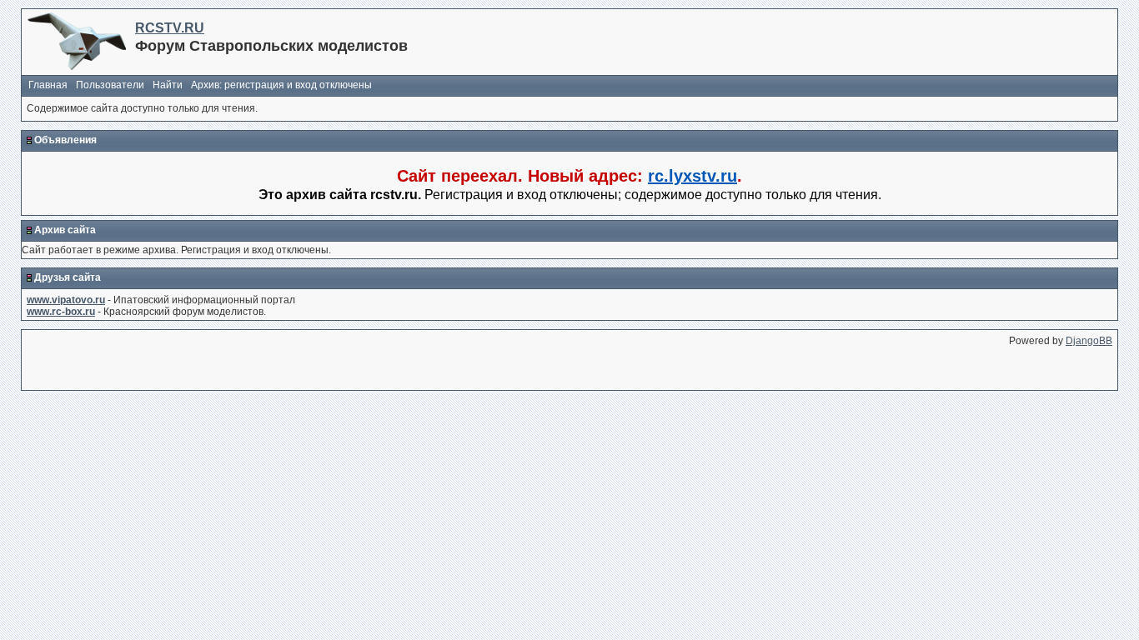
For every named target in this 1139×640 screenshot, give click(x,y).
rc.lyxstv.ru (692, 176)
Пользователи (110, 85)
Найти (168, 85)
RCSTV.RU (169, 28)
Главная (48, 85)
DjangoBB (1089, 341)
